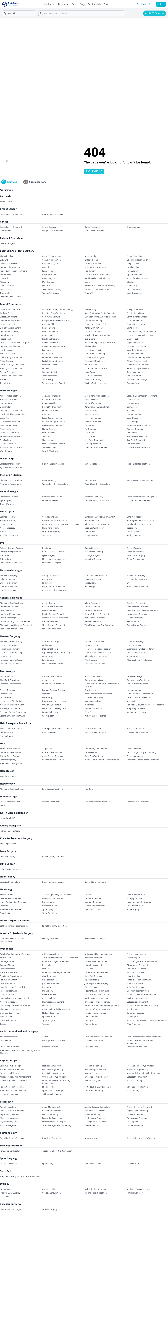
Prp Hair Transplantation (137, 732)
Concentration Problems (53, 1110)
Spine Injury (47, 909)
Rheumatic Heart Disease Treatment (16, 625)
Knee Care (46, 987)
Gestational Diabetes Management (142, 496)
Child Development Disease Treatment (144, 1036)
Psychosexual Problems (137, 1118)
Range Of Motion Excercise (12, 1087)
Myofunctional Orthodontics (97, 998)
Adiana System (6, 894)
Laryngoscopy (6, 524)
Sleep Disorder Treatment (53, 625)
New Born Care (91, 1046)
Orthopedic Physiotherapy (96, 1077)
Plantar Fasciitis (49, 285)
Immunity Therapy (8, 617)
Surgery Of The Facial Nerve (97, 289)
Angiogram (47, 748)
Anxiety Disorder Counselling (97, 1107)
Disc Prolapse (48, 965)
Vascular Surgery (49, 1209)
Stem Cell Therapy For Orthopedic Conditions (147, 1020)
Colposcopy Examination (137, 260)
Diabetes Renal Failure (52, 496)
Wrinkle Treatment (50, 451)
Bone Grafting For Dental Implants (100, 313)
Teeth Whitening (134, 375)
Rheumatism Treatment (10, 1009)
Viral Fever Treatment (51, 628)
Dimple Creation (134, 263)
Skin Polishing (48, 440)
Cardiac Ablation (134, 748)
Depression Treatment (10, 1114)
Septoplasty (132, 528)
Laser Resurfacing (50, 274)
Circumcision (48, 680)
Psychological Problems (95, 1118)
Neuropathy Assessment (53, 1002)
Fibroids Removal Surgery (53, 690)
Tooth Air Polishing (93, 379)
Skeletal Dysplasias (50, 1013)
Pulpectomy (47, 368)
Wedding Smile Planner (10, 296)
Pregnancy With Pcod (136, 708)
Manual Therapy (92, 1073)
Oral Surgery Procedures (11, 357)
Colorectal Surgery (93, 579)
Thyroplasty (90, 531)
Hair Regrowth (6, 732)
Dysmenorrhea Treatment (138, 680)
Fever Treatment (7, 610)
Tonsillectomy (133, 531)
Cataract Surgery (7, 243)
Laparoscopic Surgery (136, 652)
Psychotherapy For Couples (54, 1121)
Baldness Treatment (9, 399)
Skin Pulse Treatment (94, 440)
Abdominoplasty (7, 256)
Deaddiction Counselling (95, 1110)
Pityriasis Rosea (7, 285)
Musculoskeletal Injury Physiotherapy (143, 1073)
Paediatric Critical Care (137, 1046)
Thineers (4, 379)
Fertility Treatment (8, 690)
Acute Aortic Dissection (10, 748)
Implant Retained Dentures (54, 346)
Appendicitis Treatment (95, 641)
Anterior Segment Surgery (11, 548)
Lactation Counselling (94, 697)
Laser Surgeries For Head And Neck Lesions (61, 524)
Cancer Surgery (49, 227)
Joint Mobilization (7, 983)
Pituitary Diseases (50, 500)
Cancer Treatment (92, 227)
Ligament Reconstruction (138, 991)
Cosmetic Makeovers (9, 263)
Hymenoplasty (6, 500)
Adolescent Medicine (9, 1036)
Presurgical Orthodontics (11, 368)
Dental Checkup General (10, 328)
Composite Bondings (94, 320)
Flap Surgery (90, 271)
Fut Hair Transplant (93, 728)
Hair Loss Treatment (135, 728)
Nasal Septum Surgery (94, 528)
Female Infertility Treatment (139, 683)
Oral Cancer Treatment (95, 230)
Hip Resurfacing (92, 980)
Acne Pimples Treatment (10, 396)
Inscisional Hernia (50, 649)
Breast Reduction (134, 256)
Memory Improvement (10, 1118)
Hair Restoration (49, 732)
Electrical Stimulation (51, 1066)
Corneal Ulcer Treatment (53, 551)
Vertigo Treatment (135, 535)
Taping (3, 1024)
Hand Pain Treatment (94, 976)
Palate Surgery (6, 361)
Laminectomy (48, 902)
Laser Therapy (133, 418)
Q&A (106, 4)
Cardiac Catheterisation (10, 752)
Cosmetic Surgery (50, 263)
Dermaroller (5, 407)
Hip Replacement (49, 980)
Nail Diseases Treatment (53, 425)
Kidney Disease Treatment (53, 882)
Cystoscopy (5, 1189)
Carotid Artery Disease (10, 756)
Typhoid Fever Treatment (138, 625)
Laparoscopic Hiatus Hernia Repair (57, 652)
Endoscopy (47, 583)
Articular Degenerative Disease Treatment (60, 957)
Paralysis (4, 905)
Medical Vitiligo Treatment (53, 421)
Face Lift (45, 267)
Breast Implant (91, 256)
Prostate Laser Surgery (10, 1193)
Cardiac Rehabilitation (52, 752)
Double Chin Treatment (10, 267)
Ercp (129, 583)
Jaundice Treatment (8, 590)
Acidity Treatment (50, 575)
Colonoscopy (47, 579)
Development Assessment (53, 1040)
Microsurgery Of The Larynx (97, 524)
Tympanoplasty (91, 535)
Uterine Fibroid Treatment (96, 1193)
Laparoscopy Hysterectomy (54, 701)
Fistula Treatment (134, 645)
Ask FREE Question (154, 13)
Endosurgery (90, 583)
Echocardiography (8, 759)
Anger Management (51, 1107)
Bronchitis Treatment (51, 1138)
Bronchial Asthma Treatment (12, 1138)
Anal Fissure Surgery (136, 575)
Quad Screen (90, 712)
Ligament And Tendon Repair (97, 991)
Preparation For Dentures (138, 364)
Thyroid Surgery (7, 504)
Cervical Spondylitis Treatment (55, 961)
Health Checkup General (53, 614)
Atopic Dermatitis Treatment (97, 396)
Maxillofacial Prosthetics (137, 278)
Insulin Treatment (92, 464)
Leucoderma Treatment (10, 421)
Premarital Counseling (52, 1118)
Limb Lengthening (8, 994)
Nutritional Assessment (10, 484)
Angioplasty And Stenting (96, 748)
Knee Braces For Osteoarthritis (13, 987)
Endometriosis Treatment (53, 683)
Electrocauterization (9, 645)
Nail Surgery (90, 425)
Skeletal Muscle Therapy (95, 1013)
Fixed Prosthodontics (51, 339)
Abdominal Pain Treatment (11, 603)
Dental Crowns (48, 328)
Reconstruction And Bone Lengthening (102, 1005)
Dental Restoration (93, 331)
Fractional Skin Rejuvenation (12, 414)
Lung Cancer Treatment (52, 230)
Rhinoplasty (132, 285)
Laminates (46, 350)
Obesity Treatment (50, 938)
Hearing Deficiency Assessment (140, 520)
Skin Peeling (5, 440)
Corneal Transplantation (10, 551)
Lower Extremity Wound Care (97, 994)
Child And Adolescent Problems (98, 1036)
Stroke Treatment (49, 913)
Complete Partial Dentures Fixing (56, 320)
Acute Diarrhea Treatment (96, 575)
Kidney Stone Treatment (95, 882)
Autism (88, 894)
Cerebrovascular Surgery (11, 1209)
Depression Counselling (137, 1110)
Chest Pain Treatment (94, 756)
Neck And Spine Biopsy (137, 998)
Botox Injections (92, 399)
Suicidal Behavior (92, 1125)
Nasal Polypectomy (50, 528)
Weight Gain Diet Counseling (55, 484)
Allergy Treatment (92, 603)
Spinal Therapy (91, 1016)
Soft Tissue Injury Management (98, 1087)
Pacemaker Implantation (53, 759)
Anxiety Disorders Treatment (139, 1107)
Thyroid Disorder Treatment (139, 500)
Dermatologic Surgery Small (97, 407)
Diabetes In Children (9, 496)
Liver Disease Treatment (52, 789)
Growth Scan (90, 690)
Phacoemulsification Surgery (54, 559)
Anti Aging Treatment (51, 396)
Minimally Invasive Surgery (96, 656)
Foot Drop (89, 968)
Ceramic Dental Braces (137, 317)
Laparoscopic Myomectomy (139, 697)
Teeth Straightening (93, 375)
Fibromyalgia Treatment (137, 965)
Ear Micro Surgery (8, 520)
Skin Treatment (133, 443)
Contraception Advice (94, 680)
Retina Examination (135, 559)
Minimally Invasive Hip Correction (141, 994)
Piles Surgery (48, 660)
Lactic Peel (4, 418)
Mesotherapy (132, 421)
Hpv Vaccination (134, 414)
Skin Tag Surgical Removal (53, 443)
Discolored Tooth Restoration (97, 335)
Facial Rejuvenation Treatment (13, 271)
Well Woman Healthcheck (96, 716)
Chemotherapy (133, 227)
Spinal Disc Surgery (135, 1013)
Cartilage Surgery (7, 961)
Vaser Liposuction (134, 293)
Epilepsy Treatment (135, 898)
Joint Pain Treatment (51, 983)
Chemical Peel (133, 399)
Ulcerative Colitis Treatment (54, 590)
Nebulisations (133, 621)
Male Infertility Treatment (96, 1189)
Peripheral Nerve (49, 905)
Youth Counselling (135, 1125)
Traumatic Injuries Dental (53, 383)
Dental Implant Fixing (9, 331)
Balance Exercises (8, 517)
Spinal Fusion (6, 1016)
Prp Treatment (91, 429)
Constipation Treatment (137, 579)
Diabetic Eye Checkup (94, 551)
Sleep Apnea (132, 1121)
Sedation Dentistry (50, 372)
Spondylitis (5, 913)
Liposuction (5, 278)
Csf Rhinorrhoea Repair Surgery (14, 926)
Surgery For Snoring (51, 531)
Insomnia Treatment (51, 801)
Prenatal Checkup (50, 712)
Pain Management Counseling (13, 1080)
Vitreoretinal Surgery (51, 562)
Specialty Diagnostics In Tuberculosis (143, 1138)
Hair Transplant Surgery (95, 732)
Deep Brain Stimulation (52, 898)
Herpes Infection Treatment (97, 614)
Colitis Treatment (7, 579)
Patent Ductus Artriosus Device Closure (102, 759)
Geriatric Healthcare (93, 610)
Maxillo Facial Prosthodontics (97, 278)
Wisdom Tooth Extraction (95, 383)
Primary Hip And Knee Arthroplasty (15, 1005)
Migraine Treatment (93, 902)
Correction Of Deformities (96, 961)
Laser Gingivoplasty (93, 350)
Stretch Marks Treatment (11, 447)
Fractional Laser (134, 410)
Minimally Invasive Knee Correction (15, 998)
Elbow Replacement (93, 965)
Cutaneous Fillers (49, 403)
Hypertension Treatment (137, 614)
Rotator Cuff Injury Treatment (98, 1009)
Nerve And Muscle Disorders (139, 902)
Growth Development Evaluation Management (141, 1041)
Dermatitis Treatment (51, 407)
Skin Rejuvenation (8, 443)
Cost (74, 4)
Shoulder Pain (133, 1009)
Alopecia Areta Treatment (11, 728)
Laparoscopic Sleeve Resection (98, 652)
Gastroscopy (5, 230)
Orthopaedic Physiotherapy (54, 1077)
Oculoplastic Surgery (136, 555)
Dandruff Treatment (93, 403)
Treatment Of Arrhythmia (11, 763)
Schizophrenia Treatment (96, 1121)
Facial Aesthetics (134, 267)
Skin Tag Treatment (93, 443)
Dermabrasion (133, 403)
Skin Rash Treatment (136, 440)
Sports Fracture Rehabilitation (13, 1090)
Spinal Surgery (48, 1016)
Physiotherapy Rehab (94, 1080)
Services (12, 181)
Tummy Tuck (90, 293)
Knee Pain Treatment (136, 987)
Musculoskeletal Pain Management (15, 1077)
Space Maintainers (135, 372)
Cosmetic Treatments (94, 263)
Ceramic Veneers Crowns (11, 320)
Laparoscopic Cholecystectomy (140, 649)
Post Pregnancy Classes (10, 708)
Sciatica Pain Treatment (95, 905)
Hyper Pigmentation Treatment (13, 902)
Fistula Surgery (91, 645)
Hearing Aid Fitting (93, 520)
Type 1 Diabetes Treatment (138, 464)
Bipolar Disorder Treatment (12, 1110)
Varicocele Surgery (135, 1193)
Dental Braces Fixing (136, 324)
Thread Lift (5, 293)
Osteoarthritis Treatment (138, 801)
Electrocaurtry (91, 410)
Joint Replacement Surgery (96, 983)
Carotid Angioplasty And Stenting (141, 752)
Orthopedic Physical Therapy (97, 1002)
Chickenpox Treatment (10, 606)
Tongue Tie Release (50, 293)
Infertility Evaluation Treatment (98, 693)
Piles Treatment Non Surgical (139, 660)
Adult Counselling (8, 1107)
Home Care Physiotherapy (138, 1069)
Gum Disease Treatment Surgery (14, 342)
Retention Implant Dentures (139, 368)
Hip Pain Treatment (8, 980)
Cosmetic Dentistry (8, 324)
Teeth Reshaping (49, 375)
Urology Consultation (51, 1193)
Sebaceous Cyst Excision (53, 663)
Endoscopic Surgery (8, 583)
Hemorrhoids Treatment (137, 586)
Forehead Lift (132, 271)
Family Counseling (50, 1114)
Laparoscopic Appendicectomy (98, 649)
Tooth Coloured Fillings (137, 379)
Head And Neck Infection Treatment (142, 610)
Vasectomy (4, 1196)
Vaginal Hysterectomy (136, 712)
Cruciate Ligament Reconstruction (142, 961)
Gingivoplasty (133, 339)
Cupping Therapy (7, 965)
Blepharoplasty (49, 548)
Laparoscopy (5, 656)
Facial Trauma (48, 271)
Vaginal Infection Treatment (12, 716)
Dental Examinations (94, 328)
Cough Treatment (92, 606)
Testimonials (94, 4)
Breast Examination (93, 676)
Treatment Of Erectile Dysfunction (57, 1151)
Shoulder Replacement (10, 1013)
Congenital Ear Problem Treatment (100, 517)
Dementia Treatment (94, 898)
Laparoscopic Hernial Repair (12, 652)
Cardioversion (91, 752)
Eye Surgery (5, 555)
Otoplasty (131, 282)
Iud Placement (6, 697)
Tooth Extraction (7, 383)
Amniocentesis (6, 676)
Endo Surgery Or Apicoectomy (140, 335)
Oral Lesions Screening (95, 353)
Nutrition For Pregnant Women (140, 480)
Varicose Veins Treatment (96, 663)
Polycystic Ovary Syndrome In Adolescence (145, 704)
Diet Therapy (90, 480)
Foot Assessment (7, 968)
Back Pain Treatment (136, 603)
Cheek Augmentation (51, 260)
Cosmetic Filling (49, 324)
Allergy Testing (48, 603)
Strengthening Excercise (11, 1094)
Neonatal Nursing (50, 1046)
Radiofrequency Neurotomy (97, 500)
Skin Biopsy (132, 432)
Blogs (82, 4)
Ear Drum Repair (134, 517)
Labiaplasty (47, 697)
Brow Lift (4, 260)
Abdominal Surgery (8, 575)
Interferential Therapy (10, 1073)
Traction (45, 1024)
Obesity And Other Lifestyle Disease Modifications (16, 939)
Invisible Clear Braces (136, 346)
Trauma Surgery (92, 1024)
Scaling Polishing (7, 372)
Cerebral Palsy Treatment (11, 898)
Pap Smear (89, 704)
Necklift (88, 282)
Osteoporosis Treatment (137, 1002)
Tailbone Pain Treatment (53, 1094)
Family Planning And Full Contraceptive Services (102, 685)
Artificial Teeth (6, 313)
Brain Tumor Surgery (136, 894)
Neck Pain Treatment (9, 1002)
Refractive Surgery (93, 559)
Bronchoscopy (91, 1138)
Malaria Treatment (50, 621)
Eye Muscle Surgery (135, 551)
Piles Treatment (91, 660)
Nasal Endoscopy (7, 528)
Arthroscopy (5, 957)
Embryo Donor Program (10, 683)
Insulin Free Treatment (95, 617)
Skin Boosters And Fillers (11, 436)
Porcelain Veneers (50, 364)
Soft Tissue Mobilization (137, 1087)
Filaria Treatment (49, 610)
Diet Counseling (49, 480)
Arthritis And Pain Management (98, 954)
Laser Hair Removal (93, 418)
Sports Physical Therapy (52, 1090)
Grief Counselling (92, 1114)
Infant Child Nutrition (9, 1046)
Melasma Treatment (93, 421)
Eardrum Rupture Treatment (54, 520)
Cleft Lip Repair (91, 260)
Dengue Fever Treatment (138, 606)
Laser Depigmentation (52, 418)
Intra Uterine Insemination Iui (140, 693)
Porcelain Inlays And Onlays (12, 364)
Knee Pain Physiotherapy (53, 1073)
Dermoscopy (132, 407)
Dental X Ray (47, 335)
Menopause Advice (93, 701)
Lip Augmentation (135, 274)
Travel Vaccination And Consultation (100, 625)
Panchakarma (6, 201)
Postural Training (134, 1080)
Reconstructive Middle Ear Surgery (100, 285)
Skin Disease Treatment (137, 436)
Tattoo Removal (133, 289)
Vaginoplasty (48, 716)
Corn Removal (6, 403)
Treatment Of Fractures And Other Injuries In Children (20, 1051)
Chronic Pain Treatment (52, 606)
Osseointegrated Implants (138, 357)
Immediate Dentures (51, 342)
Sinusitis (3, 531)
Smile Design (90, 372)
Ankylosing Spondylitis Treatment (57, 894)
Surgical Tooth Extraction (11, 375)
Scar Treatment (49, 432)
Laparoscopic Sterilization (11, 701)
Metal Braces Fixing (8, 353)
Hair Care (46, 414)
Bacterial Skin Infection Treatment (142, 396)
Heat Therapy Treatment (95, 1069)
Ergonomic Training (93, 1066)
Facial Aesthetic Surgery (95, 267)
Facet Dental (5, 339)
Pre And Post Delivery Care (54, 708)
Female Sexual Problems (10, 1151)
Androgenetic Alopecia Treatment (57, 728)
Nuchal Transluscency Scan (12, 704)
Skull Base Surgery (135, 905)
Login (159, 4)
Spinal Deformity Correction (54, 926)
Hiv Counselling (49, 1189)
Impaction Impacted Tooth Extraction (101, 342)
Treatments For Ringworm (138, 447)
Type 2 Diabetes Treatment (12, 467)
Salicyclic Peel (6, 289)
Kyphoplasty (47, 991)
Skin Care (46, 436)
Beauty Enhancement (51, 256)
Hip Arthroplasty (134, 976)
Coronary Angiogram (136, 756)
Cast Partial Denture (51, 317)
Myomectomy (132, 701)
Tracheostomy (48, 535)
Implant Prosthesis (135, 342)
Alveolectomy (90, 309)
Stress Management (9, 1125)
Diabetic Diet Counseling (53, 464)
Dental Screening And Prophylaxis (142, 331)
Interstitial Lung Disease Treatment (15, 621)
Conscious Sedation (135, 320)
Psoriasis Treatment (135, 429)
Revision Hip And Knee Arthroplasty (142, 1005)
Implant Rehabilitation (10, 346)
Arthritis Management (136, 954)
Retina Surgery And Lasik (11, 562)
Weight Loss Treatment (95, 938)
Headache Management (10, 614)
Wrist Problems (133, 1024)
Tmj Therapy (47, 379)
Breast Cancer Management (12, 214)
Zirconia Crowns (134, 383)
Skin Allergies (90, 432)
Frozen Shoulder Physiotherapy (56, 972)
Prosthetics (47, 1005)
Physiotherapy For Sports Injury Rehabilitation (56, 1081)
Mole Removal (48, 282)
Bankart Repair (133, 957)
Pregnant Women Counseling (13, 712)
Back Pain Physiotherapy (10, 1066)
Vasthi (2, 805)
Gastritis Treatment (8, 586)
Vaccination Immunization (11, 628)
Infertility (46, 693)
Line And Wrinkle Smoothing (97, 274)
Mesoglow (4, 282)
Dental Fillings (133, 328)
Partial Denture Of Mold (52, 361)
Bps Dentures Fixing (136, 313)
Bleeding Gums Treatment (53, 313)
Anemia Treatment (8, 776)
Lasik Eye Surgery (92, 555)
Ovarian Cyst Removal (51, 704)
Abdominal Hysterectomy (11, 641)
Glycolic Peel (5, 274)
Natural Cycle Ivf (7, 818)
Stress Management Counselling (56, 1125)
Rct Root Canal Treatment (96, 368)
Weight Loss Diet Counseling (97, 484)
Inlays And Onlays (92, 346)
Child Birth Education (9, 680)
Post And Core (91, 364)
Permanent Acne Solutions (138, 425)
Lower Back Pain (49, 994)
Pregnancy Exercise (93, 708)
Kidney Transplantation (10, 831)
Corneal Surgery (134, 548)
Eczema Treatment (50, 410)
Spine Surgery (133, 909)
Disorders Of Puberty (94, 496)
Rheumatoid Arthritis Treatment (56, 1009)
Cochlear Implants (50, 517)
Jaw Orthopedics (7, 350)
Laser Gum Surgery (135, 350)
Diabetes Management (10, 464)
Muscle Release (49, 998)
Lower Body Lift (49, 278)
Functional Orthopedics (137, 972)
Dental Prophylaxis (50, 331)
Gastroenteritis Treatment (53, 586)
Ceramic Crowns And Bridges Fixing (100, 317)
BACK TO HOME (94, 171)
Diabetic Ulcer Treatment (11, 410)
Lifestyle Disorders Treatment (97, 801)
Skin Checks (90, 436)
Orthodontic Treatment (52, 357)
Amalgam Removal (135, 309)
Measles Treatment (93, 621)
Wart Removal (6, 451)
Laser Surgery (48, 656)
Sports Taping (133, 1090)
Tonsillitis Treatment (9, 535)
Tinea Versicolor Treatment (96, 447)
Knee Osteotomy (92, 987)
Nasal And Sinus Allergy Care (140, 524)
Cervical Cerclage (134, 676)
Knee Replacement (8, 843)
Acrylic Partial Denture (10, 309)
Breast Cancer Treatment (53, 214)
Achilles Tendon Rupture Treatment (15, 954)
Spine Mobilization (93, 909)
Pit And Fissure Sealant (137, 361)
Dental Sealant (6, 335)
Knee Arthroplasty (135, 983)
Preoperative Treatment (10, 663)
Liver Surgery (90, 789)
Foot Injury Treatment (136, 968)
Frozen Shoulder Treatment (97, 972)
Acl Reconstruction (50, 954)
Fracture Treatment (8, 972)
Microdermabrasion (8, 425)
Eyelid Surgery (48, 555)
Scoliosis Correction (8, 1163)
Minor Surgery (133, 656)
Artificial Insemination (52, 676)
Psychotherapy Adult (9, 1121)
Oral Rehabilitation (135, 353)
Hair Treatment (91, 414)
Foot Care (46, 968)
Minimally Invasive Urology (139, 1189)
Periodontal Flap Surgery (95, 361)
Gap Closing (90, 339)
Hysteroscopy (6, 693)
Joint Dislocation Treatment (139, 980)
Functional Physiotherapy (11, 976)
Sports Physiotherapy (94, 1090)
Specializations (37, 181)
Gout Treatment (49, 976)
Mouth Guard (48, 353)
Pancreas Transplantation (11, 660)
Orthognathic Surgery (94, 357)
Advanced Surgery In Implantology (57, 309)
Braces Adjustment (8, 317)
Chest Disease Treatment (53, 756)
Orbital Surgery (7, 559)
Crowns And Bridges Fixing (96, 324)
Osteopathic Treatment (137, 1077)
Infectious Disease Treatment (55, 617)
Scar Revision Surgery (51, 289)
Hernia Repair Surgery (10, 649)
